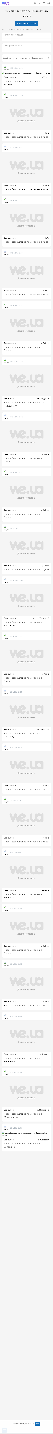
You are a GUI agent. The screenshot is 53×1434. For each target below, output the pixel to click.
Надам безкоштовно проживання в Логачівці (23, 735)
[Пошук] (35, 3)
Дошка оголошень (15, 29)
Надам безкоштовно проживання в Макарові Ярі (23, 1115)
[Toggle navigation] (43, 3)
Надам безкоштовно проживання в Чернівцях (23, 1059)
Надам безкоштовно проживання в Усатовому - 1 (23, 624)
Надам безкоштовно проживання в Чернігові (23, 896)
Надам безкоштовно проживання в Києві (26, 137)
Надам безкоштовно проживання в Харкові (23, 82)
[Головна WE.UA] (3, 29)
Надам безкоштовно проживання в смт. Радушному (25, 404)
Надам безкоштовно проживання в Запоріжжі (23, 1145)
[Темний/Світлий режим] (39, 3)
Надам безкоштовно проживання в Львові (23, 460)
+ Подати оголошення (26, 24)
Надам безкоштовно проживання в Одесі (26, 569)
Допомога (29, 29)
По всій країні (37, 58)
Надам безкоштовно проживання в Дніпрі (23, 348)
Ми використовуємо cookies (23, 1423)
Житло (39, 29)
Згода (37, 1423)
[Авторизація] (48, 3)
